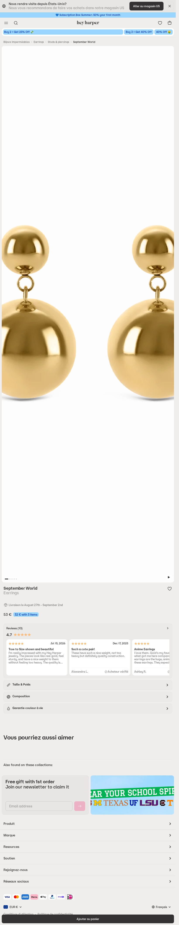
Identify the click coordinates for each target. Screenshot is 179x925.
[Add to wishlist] (169, 588)
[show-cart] (169, 23)
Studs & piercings (58, 42)
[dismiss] (169, 6)
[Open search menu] (15, 23)
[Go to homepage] (87, 23)
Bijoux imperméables (16, 42)
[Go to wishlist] (160, 23)
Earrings (39, 42)
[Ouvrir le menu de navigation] (6, 23)
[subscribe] (79, 806)
